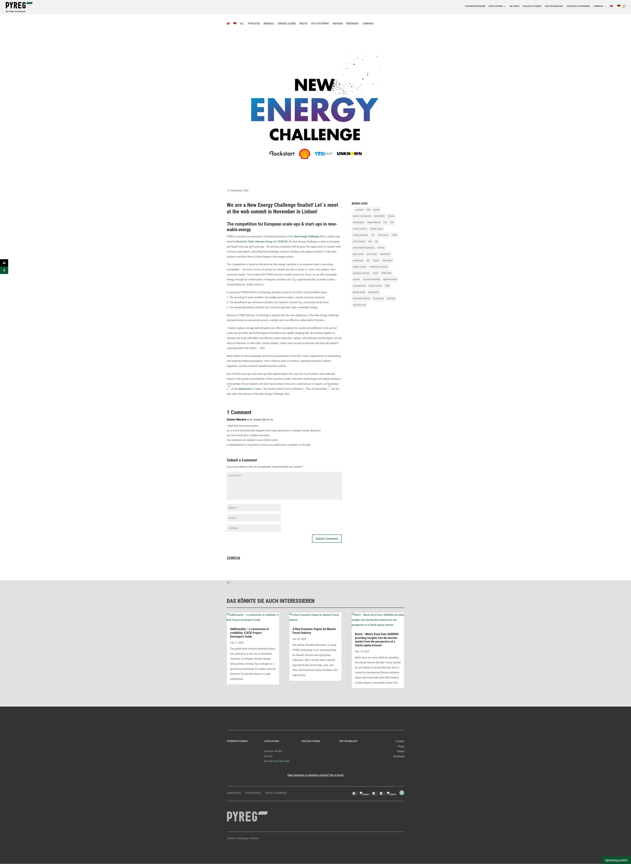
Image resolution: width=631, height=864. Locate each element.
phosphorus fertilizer (361, 273)
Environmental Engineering (363, 248)
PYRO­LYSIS (254, 23)
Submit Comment (327, 539)
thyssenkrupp (378, 298)
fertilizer (381, 248)
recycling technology (371, 279)
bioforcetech (379, 216)
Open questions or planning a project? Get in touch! (315, 775)
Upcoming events (616, 860)
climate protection (360, 235)
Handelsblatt (385, 254)
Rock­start (241, 241)
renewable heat (359, 286)
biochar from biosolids (362, 216)
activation (360, 210)
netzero (376, 260)
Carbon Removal (373, 222)
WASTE (303, 23)
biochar (377, 210)
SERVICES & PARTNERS (578, 6)
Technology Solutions (361, 298)
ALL (242, 23)
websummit (244, 388)
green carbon (358, 254)
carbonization (358, 222)
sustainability (373, 292)
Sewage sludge (359, 292)
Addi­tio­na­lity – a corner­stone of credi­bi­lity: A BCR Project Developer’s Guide (249, 632)
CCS (385, 222)
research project (375, 286)
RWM (387, 286)
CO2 (372, 235)
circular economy (360, 229)
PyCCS (375, 273)
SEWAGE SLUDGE (287, 23)
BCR (368, 210)
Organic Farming (359, 267)
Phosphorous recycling (379, 267)
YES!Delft (282, 241)
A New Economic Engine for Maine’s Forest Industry (314, 631)
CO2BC (394, 235)
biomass (391, 216)
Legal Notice (234, 792)
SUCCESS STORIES (532, 6)
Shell (251, 241)
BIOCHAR (338, 23)
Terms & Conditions (276, 792)
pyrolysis (356, 279)
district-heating (359, 241)
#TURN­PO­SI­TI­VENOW (475, 6)
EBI (376, 241)
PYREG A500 (386, 273)
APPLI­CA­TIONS (496, 6)
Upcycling (391, 298)
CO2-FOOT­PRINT (320, 23)
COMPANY (598, 6)
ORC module (387, 260)
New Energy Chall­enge (306, 236)
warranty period (359, 305)
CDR (391, 222)
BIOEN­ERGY (352, 23)
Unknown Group (263, 241)
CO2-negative (383, 235)
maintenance (358, 260)
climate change (376, 229)
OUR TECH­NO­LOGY (554, 6)
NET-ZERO (514, 6)
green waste (372, 254)
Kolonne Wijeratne (236, 419)
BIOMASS (269, 23)
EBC (370, 241)
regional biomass (390, 279)
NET (368, 260)
